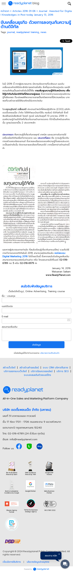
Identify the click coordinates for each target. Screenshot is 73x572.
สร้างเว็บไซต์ (9, 367)
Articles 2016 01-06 (24, 11)
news (43, 32)
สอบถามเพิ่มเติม (9, 326)
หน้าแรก (5, 11)
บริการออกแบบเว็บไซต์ (15, 371)
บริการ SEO (63, 371)
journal (11, 32)
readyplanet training (27, 32)
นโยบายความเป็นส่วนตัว (49, 353)
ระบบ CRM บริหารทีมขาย (55, 367)
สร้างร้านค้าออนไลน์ (29, 367)
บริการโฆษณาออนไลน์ (41, 371)
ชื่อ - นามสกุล (8, 296)
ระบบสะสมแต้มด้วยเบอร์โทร (37, 375)
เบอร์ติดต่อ (7, 306)
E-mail (5, 316)
